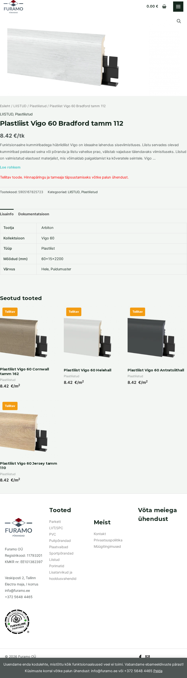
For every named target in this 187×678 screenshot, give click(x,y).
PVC (52, 534)
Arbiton (47, 228)
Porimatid (56, 566)
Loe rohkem (10, 167)
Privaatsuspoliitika (108, 540)
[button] (179, 21)
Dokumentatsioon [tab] (33, 214)
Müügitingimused (107, 546)
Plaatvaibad (58, 547)
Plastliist (48, 248)
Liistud (54, 559)
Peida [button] (157, 671)
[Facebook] (140, 657)
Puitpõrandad (60, 540)
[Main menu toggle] (178, 6)
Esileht (5, 106)
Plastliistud (38, 106)
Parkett (55, 521)
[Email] (147, 657)
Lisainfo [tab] (7, 214)
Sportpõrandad (61, 553)
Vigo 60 (47, 238)
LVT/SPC (56, 528)
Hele (45, 269)
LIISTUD (20, 106)
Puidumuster (61, 269)
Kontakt (100, 534)
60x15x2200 (52, 259)
